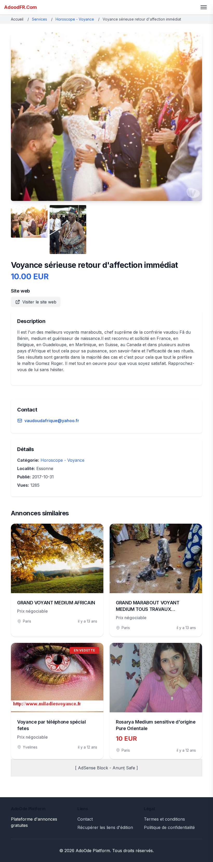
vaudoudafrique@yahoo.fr (51, 420)
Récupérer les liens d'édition (105, 827)
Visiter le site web (39, 302)
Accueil (17, 19)
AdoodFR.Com (20, 7)
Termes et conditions (164, 819)
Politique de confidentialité (169, 827)
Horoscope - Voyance (75, 19)
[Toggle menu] (203, 7)
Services (39, 19)
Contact (85, 819)
